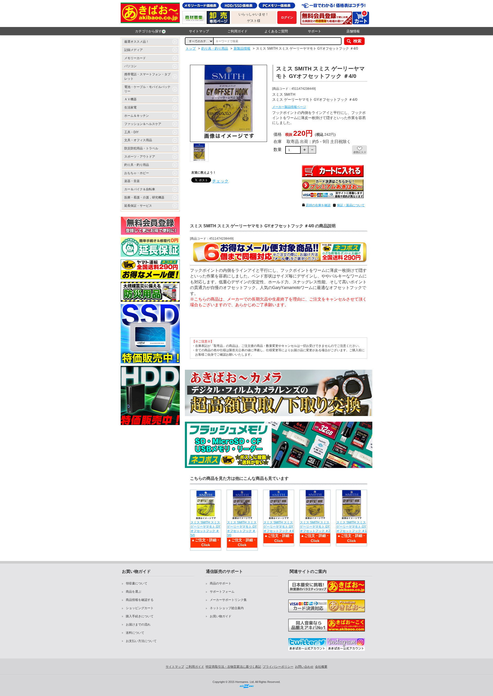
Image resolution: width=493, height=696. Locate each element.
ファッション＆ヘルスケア (142, 124)
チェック (220, 181)
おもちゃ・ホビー (136, 173)
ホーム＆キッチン (136, 115)
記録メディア (133, 50)
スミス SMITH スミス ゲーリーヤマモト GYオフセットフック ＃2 (315, 527)
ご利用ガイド (237, 31)
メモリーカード (135, 58)
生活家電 (130, 107)
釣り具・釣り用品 (136, 165)
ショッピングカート (140, 608)
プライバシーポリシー (278, 666)
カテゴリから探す (148, 31)
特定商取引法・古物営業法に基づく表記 (233, 666)
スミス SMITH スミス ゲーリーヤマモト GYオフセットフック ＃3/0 (242, 529)
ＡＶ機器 (130, 99)
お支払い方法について (141, 641)
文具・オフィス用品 (138, 140)
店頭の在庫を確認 (318, 205)
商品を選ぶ (133, 591)
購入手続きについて (140, 616)
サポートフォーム (222, 591)
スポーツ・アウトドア (139, 156)
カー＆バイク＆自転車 (139, 189)
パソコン (130, 66)
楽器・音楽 (132, 181)
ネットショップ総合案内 (227, 608)
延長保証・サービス (138, 205)
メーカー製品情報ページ (289, 107)
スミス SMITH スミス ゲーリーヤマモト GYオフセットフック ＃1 (351, 527)
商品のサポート (220, 583)
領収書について (136, 583)
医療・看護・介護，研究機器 (144, 197)
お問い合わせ (304, 666)
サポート (314, 31)
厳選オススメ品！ (136, 41)
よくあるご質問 (276, 31)
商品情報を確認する (140, 600)
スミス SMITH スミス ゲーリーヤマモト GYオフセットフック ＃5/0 (205, 529)
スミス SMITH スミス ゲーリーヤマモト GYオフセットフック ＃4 (278, 527)
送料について (135, 633)
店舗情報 (353, 31)
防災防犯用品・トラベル (141, 148)
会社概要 (321, 666)
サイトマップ (199, 31)
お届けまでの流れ (138, 624)
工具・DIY (131, 132)
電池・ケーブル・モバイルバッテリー (147, 89)
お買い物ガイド (220, 616)
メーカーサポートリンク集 (228, 600)
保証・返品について (351, 205)
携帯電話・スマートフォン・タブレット (147, 76)
